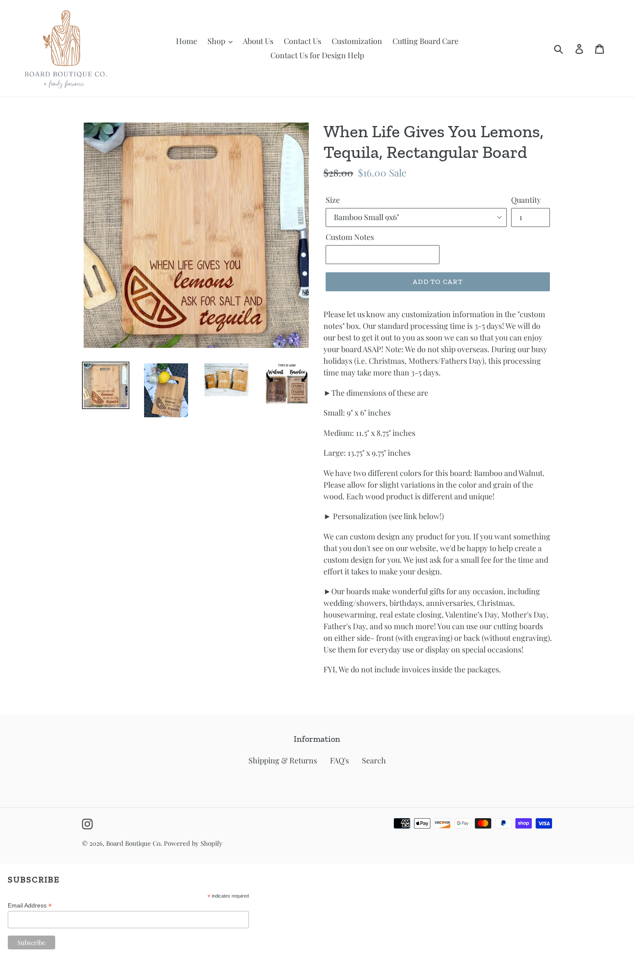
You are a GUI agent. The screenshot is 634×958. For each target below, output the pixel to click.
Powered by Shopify (193, 843)
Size (333, 200)
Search (374, 760)
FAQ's (339, 760)
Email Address (30, 905)
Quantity (526, 200)
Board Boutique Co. (134, 843)
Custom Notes (350, 237)
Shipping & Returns (282, 760)
